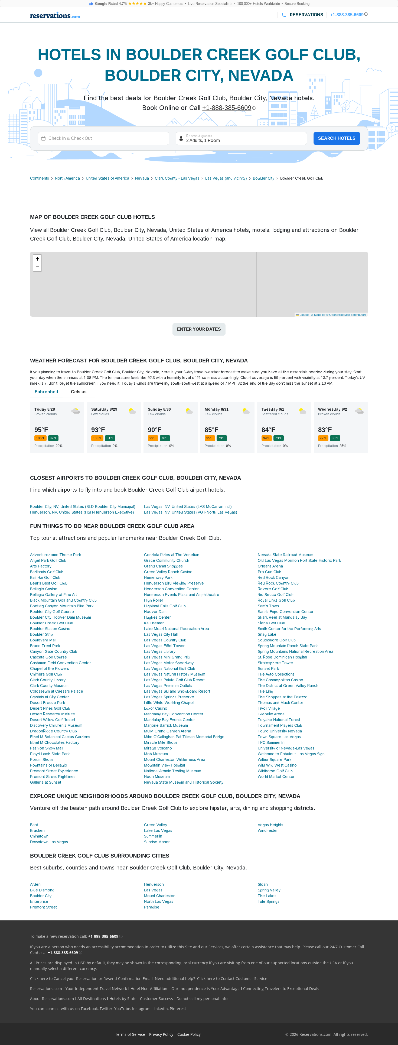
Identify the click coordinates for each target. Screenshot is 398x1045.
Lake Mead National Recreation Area (176, 629)
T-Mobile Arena (271, 714)
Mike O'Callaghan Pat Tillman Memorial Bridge (184, 737)
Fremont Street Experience (54, 771)
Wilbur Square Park (274, 759)
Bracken (37, 830)
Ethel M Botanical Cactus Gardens (60, 737)
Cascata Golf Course (48, 657)
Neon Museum (157, 776)
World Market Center (276, 776)
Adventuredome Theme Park (55, 555)
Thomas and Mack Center (280, 702)
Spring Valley (269, 890)
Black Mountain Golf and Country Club (63, 600)
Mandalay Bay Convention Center (173, 714)
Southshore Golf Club (277, 640)
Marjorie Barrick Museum (166, 725)
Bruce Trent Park (45, 646)
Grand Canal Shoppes (163, 566)
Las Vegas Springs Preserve (169, 697)
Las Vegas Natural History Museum (174, 674)
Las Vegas (153, 890)
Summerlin (153, 836)
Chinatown (39, 836)
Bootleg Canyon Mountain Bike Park (61, 606)
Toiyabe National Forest (279, 720)
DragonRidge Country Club (53, 731)
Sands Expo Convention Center (286, 611)
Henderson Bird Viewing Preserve (174, 583)
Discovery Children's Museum (56, 725)
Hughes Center (157, 617)
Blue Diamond (42, 890)
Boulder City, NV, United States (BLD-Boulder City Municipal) (82, 506)
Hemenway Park (158, 577)
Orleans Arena (270, 566)
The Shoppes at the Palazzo (283, 697)
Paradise (151, 907)
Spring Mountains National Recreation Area (295, 651)
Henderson (154, 884)
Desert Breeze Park (47, 702)
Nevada (142, 178)
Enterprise (39, 901)
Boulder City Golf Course (52, 611)
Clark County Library (48, 680)
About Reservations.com (52, 998)
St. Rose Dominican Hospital (282, 657)
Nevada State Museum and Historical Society (183, 782)
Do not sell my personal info (202, 998)
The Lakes (267, 896)
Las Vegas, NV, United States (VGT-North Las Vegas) (190, 512)
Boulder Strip (41, 634)
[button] (37, 259)
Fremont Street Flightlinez (53, 776)
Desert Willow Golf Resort (52, 720)
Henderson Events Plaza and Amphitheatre (181, 594)
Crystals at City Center (49, 697)
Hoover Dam (155, 611)
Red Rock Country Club (278, 583)
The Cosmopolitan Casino (280, 680)
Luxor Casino (155, 708)
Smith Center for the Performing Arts (289, 629)
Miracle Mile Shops (161, 742)
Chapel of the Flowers (49, 668)
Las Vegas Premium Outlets (168, 685)
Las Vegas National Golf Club (169, 668)
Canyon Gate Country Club (53, 651)
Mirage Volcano (158, 748)
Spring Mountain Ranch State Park (288, 646)
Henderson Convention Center (171, 589)
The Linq (265, 691)
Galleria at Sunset (45, 782)
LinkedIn (160, 1008)
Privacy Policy (161, 1034)
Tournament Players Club (280, 725)
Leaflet (304, 314)
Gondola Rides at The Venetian (171, 555)
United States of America (107, 178)
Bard (34, 825)
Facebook (89, 1008)
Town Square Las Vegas (279, 737)
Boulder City (263, 178)
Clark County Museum (49, 685)
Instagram (141, 1008)
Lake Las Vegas (158, 830)
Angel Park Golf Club (48, 560)
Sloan (263, 884)
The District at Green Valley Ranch (288, 685)
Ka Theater (154, 623)
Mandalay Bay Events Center (169, 720)
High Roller (153, 600)
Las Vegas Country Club (165, 640)
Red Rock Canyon (273, 577)
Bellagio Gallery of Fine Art (53, 594)
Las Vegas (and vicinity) (226, 178)
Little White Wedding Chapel (169, 702)
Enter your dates (199, 329)
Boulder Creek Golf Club (51, 623)
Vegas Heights (270, 825)
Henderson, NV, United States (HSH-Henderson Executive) (82, 512)
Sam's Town (268, 606)
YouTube (122, 1008)
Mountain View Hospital (164, 765)
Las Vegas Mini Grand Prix (167, 657)
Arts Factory (40, 566)
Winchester (268, 830)
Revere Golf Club (273, 589)
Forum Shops (42, 759)
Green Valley (155, 825)
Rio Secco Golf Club (275, 594)
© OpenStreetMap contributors (346, 314)
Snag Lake (267, 634)
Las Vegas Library (159, 651)
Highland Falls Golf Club (165, 606)
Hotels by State (122, 998)
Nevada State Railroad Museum (285, 555)
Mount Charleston (159, 896)
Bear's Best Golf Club (48, 583)
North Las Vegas (158, 901)
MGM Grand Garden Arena (167, 731)
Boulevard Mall (43, 640)
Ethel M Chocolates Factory (54, 742)
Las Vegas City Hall (161, 634)
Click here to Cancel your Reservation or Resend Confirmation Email (91, 978)
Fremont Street (43, 907)
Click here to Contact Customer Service (232, 978)
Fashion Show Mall (46, 748)
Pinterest (178, 1008)
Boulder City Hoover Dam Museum (60, 617)
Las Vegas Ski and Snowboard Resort (177, 691)
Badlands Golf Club (46, 572)
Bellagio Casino (43, 589)
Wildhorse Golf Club (275, 771)
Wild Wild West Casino (277, 765)
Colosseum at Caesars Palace (56, 691)
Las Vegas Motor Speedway (169, 663)
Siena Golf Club (271, 623)
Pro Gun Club (269, 572)
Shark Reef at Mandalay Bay (282, 617)
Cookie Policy (189, 1034)
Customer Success (156, 998)
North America (67, 178)
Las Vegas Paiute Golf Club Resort (174, 680)
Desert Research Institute (52, 714)
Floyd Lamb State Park (50, 754)
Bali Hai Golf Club (45, 577)
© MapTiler (318, 314)
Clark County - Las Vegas (177, 178)
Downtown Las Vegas (49, 842)
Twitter (106, 1008)
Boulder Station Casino (50, 629)
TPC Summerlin (271, 742)
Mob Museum (156, 754)
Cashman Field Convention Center (60, 663)
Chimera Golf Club (46, 674)
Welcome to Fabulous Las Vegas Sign (291, 754)
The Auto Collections (276, 674)
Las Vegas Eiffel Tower (164, 646)
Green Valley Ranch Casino (168, 572)
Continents (39, 178)
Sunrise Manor (157, 842)
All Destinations (91, 998)
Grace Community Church (166, 560)
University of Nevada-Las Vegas (286, 748)
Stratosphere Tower (275, 663)
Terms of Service (130, 1034)
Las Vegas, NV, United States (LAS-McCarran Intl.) (188, 506)
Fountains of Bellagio (48, 765)
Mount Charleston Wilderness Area (174, 759)
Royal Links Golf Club (276, 600)
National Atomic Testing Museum (172, 771)
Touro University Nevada (280, 731)
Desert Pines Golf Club (50, 708)
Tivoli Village (269, 708)
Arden (35, 884)
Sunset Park (268, 668)
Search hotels (336, 138)
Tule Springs (268, 901)
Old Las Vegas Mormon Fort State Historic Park (299, 560)
